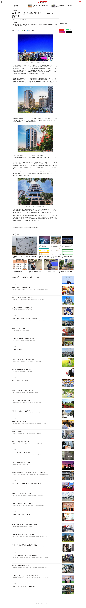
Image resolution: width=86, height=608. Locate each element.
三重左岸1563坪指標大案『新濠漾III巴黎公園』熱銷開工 (26, 483)
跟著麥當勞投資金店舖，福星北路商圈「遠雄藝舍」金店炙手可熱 (28, 473)
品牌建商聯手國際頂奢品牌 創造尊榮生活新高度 (24, 339)
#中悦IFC (21, 227)
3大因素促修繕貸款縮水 (17, 271)
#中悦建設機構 (16, 227)
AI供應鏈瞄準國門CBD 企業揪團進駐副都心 (23, 534)
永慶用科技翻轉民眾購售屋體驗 (20, 380)
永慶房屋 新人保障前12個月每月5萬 (21, 287)
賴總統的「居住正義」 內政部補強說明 (22, 308)
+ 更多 (72, 23)
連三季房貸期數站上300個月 (19, 328)
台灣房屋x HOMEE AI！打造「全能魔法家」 (23, 503)
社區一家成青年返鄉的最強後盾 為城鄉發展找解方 (25, 555)
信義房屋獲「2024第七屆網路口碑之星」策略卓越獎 (25, 277)
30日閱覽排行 (63, 23)
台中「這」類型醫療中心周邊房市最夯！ (22, 411)
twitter (29, 30)
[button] (26, 6)
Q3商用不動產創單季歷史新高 (50, 271)
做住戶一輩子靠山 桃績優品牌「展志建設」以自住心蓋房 (67, 246)
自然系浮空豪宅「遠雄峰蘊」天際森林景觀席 (23, 586)
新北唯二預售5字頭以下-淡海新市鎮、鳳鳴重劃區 (24, 318)
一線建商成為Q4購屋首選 (18, 349)
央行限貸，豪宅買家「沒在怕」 (20, 431)
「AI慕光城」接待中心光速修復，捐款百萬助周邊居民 (26, 576)
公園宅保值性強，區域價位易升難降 (21, 400)
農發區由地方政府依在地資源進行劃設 (22, 369)
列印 (33, 30)
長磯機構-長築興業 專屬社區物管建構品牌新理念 (24, 545)
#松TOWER (36, 227)
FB (19, 30)
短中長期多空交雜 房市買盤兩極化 (21, 514)
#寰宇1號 (25, 227)
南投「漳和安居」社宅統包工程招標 (21, 462)
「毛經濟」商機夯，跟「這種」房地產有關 (23, 359)
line (24, 30)
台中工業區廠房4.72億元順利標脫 (20, 565)
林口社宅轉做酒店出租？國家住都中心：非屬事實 (24, 524)
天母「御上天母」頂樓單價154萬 (20, 442)
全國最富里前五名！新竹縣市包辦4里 (21, 493)
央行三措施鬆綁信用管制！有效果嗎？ (22, 452)
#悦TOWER (31, 227)
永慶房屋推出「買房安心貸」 (19, 421)
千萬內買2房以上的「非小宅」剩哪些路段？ (23, 297)
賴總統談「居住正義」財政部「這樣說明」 (23, 390)
